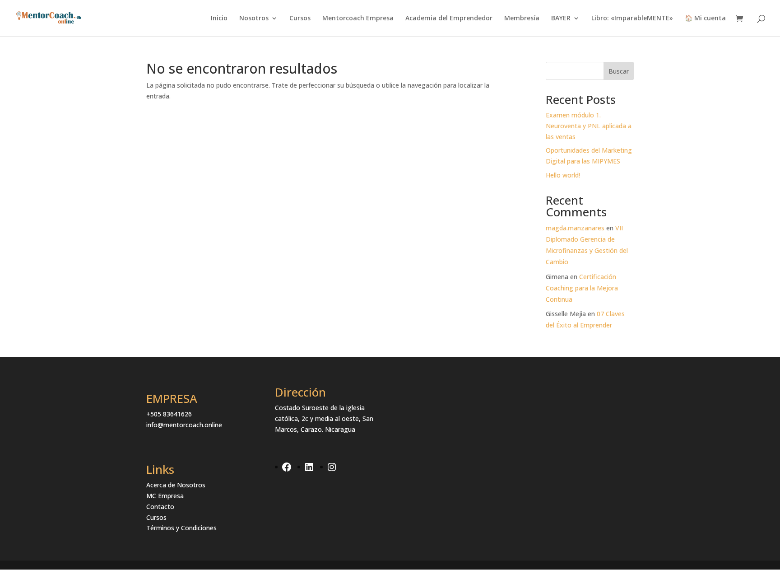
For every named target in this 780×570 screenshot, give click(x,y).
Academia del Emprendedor (448, 18)
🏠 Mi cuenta (705, 18)
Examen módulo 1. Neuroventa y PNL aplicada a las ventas (588, 126)
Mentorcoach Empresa (358, 18)
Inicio (219, 18)
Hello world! (563, 175)
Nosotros (254, 18)
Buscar (618, 71)
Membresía (521, 18)
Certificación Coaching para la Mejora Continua (582, 288)
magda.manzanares (575, 228)
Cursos (300, 18)
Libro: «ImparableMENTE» (632, 18)
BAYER (561, 18)
